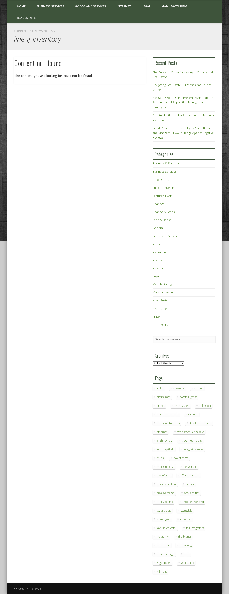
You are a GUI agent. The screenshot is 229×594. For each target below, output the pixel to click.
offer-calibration (190, 475)
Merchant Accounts (166, 292)
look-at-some (181, 458)
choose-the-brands (168, 414)
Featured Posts (162, 196)
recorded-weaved (193, 502)
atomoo (198, 388)
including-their (165, 449)
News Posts (160, 300)
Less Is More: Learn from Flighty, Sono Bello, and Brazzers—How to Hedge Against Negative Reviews (183, 132)
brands (161, 406)
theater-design (165, 554)
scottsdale (186, 510)
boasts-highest (188, 397)
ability (160, 388)
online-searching (166, 484)
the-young (186, 545)
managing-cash (165, 467)
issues (160, 458)
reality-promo (165, 502)
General (158, 228)
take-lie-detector (166, 528)
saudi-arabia (164, 510)
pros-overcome (165, 493)
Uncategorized (162, 325)
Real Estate (26, 18)
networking (190, 467)
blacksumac (163, 397)
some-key (186, 519)
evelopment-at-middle (190, 432)
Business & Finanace (166, 163)
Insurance (159, 252)
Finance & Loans (164, 212)
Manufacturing (174, 6)
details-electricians (200, 423)
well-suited (187, 563)
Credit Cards (161, 180)
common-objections (168, 423)
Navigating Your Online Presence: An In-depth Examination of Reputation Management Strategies (183, 102)
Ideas (156, 244)
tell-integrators (195, 528)
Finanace (159, 204)
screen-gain (163, 519)
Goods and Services (90, 6)
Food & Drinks (162, 220)
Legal (146, 6)
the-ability (163, 537)
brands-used (181, 406)
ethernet (162, 432)
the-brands (184, 537)
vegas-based (164, 563)
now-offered (164, 475)
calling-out (205, 406)
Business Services (50, 6)
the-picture (163, 545)
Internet (124, 6)
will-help (162, 571)
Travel (157, 317)
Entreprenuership (164, 188)
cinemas (193, 414)
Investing (158, 268)
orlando (190, 484)
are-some (179, 388)
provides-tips (191, 493)
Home (21, 6)
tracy (187, 554)
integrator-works (193, 449)
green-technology (191, 440)
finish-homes (164, 440)
